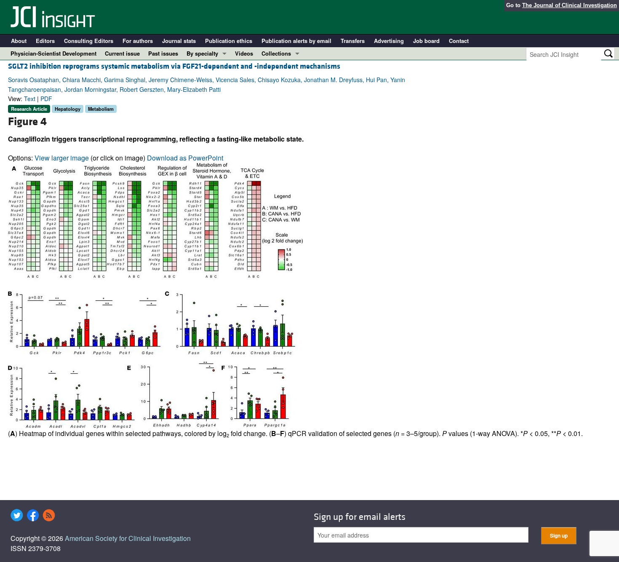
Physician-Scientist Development (53, 53)
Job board (426, 41)
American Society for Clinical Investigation (128, 538)
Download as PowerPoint (185, 158)
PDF (46, 98)
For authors (138, 41)
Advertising (389, 41)
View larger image (62, 158)
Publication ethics (228, 41)
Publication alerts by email (296, 41)
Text (29, 98)
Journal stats (179, 41)
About (19, 41)
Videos (244, 53)
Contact (459, 41)
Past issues (163, 53)
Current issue (122, 53)
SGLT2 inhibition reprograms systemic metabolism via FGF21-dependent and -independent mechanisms (174, 66)
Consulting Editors (88, 41)
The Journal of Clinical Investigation (569, 5)
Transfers (353, 41)
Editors (45, 41)
